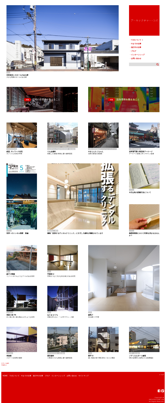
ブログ (133, 51)
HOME (5, 376)
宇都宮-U (3, 365)
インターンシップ (138, 55)
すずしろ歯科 (5, 363)
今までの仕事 (136, 44)
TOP (162, 375)
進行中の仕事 (136, 47)
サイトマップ (83, 376)
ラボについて (136, 40)
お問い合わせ (136, 58)
